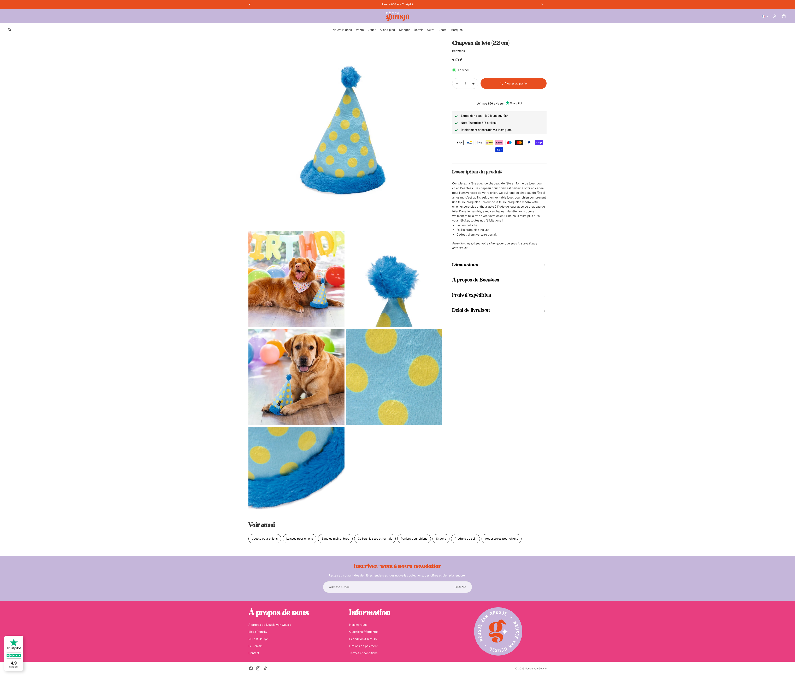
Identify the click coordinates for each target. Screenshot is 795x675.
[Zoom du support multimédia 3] (394, 279)
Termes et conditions (363, 653)
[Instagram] (258, 668)
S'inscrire (460, 587)
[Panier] (783, 16)
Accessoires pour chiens (501, 538)
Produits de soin (465, 538)
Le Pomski (255, 646)
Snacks (441, 538)
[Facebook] (250, 668)
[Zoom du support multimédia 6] (296, 475)
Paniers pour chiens (414, 538)
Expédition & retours (363, 639)
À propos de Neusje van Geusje (269, 624)
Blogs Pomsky (257, 631)
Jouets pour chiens (265, 538)
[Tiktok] (265, 668)
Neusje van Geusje (536, 668)
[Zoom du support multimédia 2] (296, 279)
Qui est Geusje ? (259, 639)
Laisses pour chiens (299, 538)
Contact (253, 653)
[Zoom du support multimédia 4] (296, 377)
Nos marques (358, 624)
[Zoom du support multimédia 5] (394, 377)
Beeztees (458, 51)
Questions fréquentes (363, 631)
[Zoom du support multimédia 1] (345, 133)
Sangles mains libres (335, 538)
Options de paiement (363, 646)
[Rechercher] (9, 29)
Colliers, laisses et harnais (375, 538)
